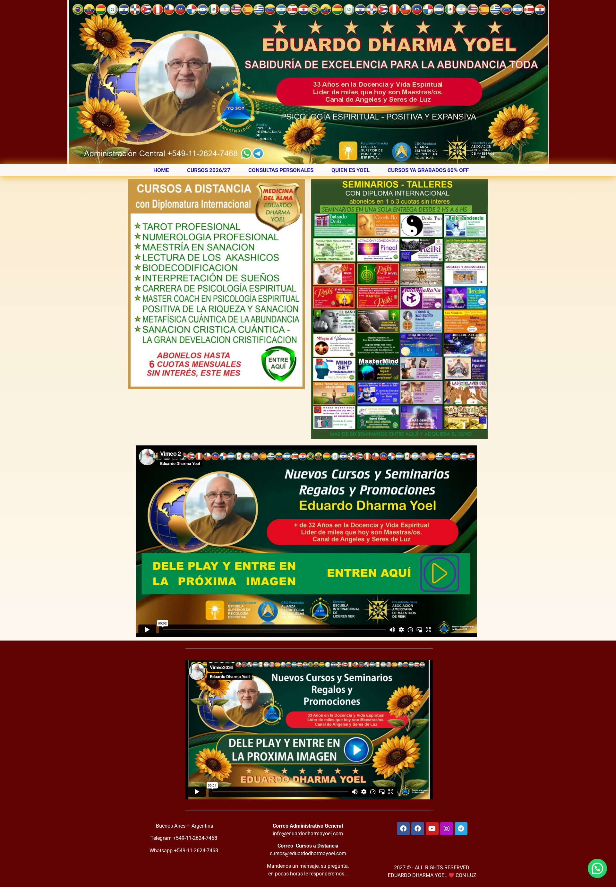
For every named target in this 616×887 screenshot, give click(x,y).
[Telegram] (461, 828)
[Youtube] (432, 828)
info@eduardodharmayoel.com (308, 834)
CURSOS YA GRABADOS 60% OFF (428, 170)
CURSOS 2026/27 (208, 170)
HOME (161, 170)
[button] (597, 868)
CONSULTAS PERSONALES (280, 170)
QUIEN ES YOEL (350, 170)
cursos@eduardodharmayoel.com (308, 853)
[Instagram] (446, 828)
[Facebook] (403, 828)
